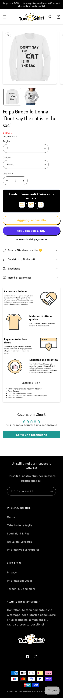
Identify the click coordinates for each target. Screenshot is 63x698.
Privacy (12, 572)
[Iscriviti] (52, 491)
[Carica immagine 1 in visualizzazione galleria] (12, 96)
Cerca (11, 517)
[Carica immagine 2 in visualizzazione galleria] (31, 96)
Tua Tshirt (18, 691)
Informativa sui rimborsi (23, 549)
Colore (7, 157)
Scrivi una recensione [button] (31, 435)
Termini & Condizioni (21, 588)
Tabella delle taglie (20, 525)
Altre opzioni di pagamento (31, 239)
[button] (5, 17)
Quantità (8, 173)
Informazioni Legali (20, 580)
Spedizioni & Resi (18, 533)
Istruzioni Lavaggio (19, 541)
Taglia (6, 141)
